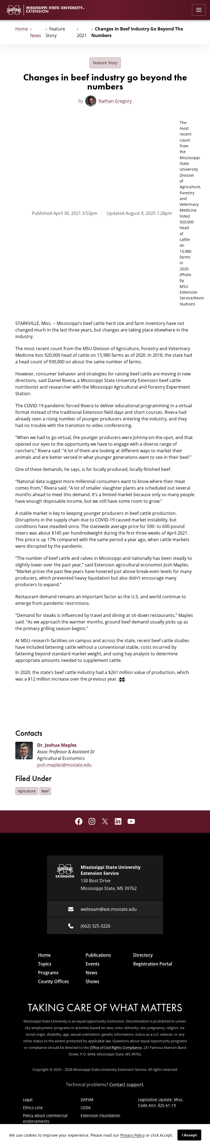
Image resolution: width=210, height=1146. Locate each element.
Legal (28, 1099)
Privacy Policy (132, 1135)
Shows (92, 981)
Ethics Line (33, 1107)
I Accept (189, 1135)
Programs (48, 973)
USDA (86, 1107)
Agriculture (27, 790)
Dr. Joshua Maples (57, 745)
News (35, 35)
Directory (143, 955)
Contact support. (126, 1085)
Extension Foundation (100, 1115)
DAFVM (87, 1099)
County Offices (53, 981)
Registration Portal (152, 964)
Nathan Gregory (115, 101)
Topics (44, 964)
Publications (98, 955)
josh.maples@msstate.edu (64, 765)
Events (93, 964)
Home (21, 29)
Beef (45, 790)
